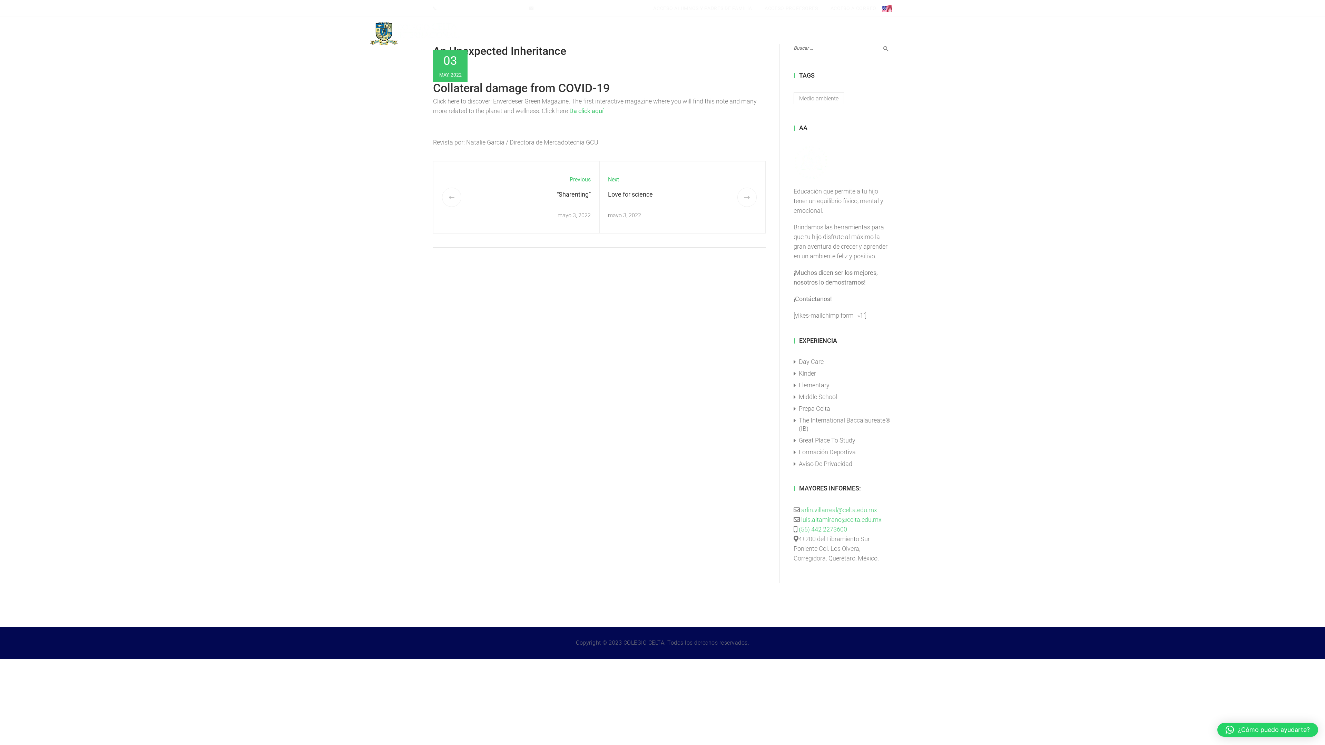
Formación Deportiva (827, 452)
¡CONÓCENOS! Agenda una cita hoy (480, 8)
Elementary (814, 385)
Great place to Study (827, 440)
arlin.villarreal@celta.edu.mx (839, 510)
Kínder (807, 373)
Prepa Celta (814, 408)
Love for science (630, 194)
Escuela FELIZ (788, 34)
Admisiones (824, 34)
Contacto (855, 34)
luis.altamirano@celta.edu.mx (568, 8)
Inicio (548, 34)
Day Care (811, 361)
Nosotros (612, 34)
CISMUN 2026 (578, 34)
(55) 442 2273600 (823, 529)
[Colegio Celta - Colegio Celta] (415, 33)
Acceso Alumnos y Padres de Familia (702, 8)
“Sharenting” (574, 194)
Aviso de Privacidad (825, 463)
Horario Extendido (708, 34)
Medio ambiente (818, 98)
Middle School (818, 396)
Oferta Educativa (656, 34)
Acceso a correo (854, 8)
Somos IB (754, 34)
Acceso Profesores (791, 8)
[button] (1267, 730)
